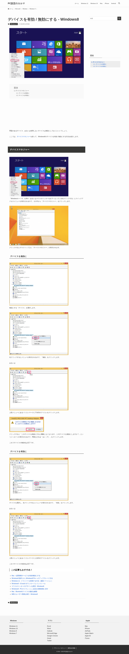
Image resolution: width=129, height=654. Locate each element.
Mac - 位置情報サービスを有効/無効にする (26, 575)
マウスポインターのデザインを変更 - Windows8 (28, 586)
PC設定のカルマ (16, 3)
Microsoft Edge (52, 633)
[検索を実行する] (119, 18)
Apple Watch (89, 633)
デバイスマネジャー (22, 90)
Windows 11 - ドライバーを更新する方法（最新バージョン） (32, 581)
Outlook (49, 631)
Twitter (49, 640)
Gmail (49, 638)
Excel (49, 626)
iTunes (87, 638)
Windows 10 (13, 628)
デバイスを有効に (24, 95)
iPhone (87, 628)
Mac (86, 626)
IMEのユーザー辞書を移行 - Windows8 (25, 594)
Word (49, 628)
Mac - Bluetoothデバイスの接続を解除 (24, 591)
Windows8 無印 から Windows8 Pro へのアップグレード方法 (32, 578)
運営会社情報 (71, 648)
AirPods (87, 631)
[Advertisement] (46, 113)
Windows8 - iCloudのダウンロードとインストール (29, 583)
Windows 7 (13, 633)
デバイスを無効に (24, 93)
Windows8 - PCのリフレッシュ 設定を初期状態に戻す (30, 589)
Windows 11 (13, 626)
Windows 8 (14, 24)
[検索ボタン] (119, 3)
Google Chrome (52, 636)
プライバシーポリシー (60, 648)
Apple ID (88, 636)
